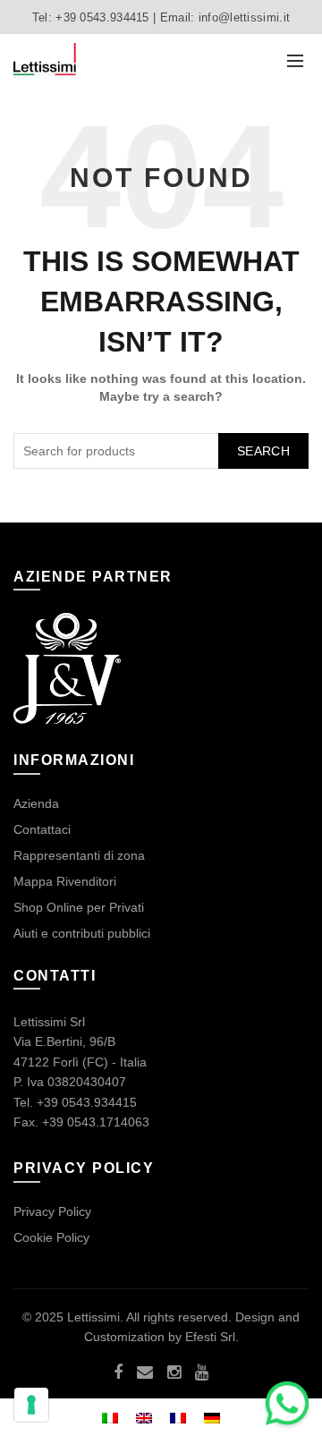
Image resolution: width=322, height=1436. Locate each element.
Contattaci (42, 829)
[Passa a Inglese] (144, 1417)
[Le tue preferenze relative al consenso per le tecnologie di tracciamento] (31, 1405)
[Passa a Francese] (178, 1417)
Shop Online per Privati (78, 907)
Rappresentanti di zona (79, 855)
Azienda (36, 803)
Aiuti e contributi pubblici (81, 933)
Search (263, 451)
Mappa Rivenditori (64, 881)
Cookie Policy (51, 1237)
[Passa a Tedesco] (212, 1417)
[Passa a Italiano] (110, 1417)
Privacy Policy (52, 1211)
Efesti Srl (210, 1337)
